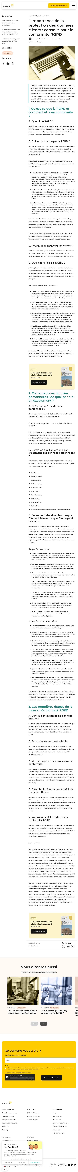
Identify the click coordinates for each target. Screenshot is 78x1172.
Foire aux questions (58, 1133)
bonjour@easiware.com (41, 1166)
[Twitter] (72, 1165)
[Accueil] (8, 5)
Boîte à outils (57, 1119)
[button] (5, 1169)
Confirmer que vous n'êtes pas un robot (18, 1073)
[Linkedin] (75, 1165)
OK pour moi (35, 1162)
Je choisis (22, 1162)
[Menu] (73, 5)
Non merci (8, 1162)
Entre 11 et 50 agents (33, 1116)
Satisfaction (5, 1126)
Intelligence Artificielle (8, 1119)
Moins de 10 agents (33, 1113)
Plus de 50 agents (32, 1119)
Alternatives (56, 1130)
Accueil (31, 16)
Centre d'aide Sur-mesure (60, 1123)
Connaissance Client (8, 1116)
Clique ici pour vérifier (22, 1077)
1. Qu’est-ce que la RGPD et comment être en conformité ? (10, 23)
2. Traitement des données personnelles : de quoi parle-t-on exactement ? (11, 32)
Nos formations (57, 1116)
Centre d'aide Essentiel (60, 1126)
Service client (8, 53)
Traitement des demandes (10, 1123)
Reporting (5, 1130)
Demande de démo (33, 1140)
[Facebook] (69, 1165)
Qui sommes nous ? (7, 1140)
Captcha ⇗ (30, 1079)
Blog (36, 16)
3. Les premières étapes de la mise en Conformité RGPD (11, 41)
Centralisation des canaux (9, 1113)
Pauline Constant (41, 39)
